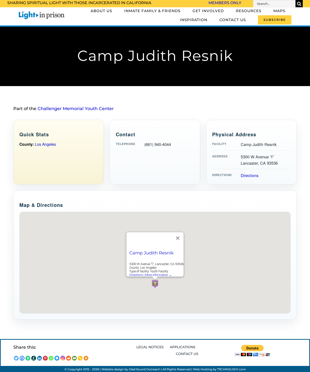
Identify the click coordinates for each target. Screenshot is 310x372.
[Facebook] (22, 358)
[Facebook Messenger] (56, 358)
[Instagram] (62, 358)
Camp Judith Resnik (151, 253)
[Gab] (27, 358)
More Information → (158, 275)
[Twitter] (16, 358)
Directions (249, 175)
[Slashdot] (33, 358)
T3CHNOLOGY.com (231, 369)
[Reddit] (68, 358)
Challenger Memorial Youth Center (76, 108)
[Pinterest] (45, 358)
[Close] (178, 238)
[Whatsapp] (51, 358)
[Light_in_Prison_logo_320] (42, 12)
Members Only (225, 2)
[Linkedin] (39, 358)
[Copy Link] (80, 358)
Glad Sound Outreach (144, 369)
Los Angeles (45, 144)
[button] (155, 283)
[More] (86, 358)
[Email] (74, 358)
